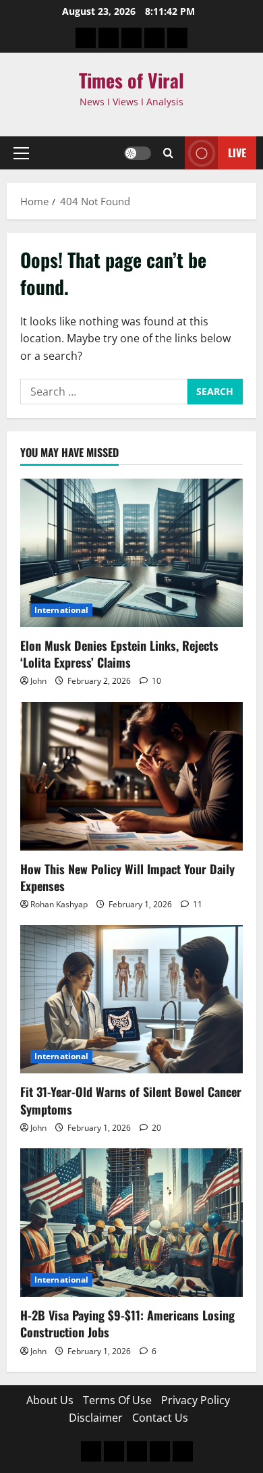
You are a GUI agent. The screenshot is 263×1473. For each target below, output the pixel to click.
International (61, 610)
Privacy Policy (195, 1400)
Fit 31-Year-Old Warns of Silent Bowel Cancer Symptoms (130, 1100)
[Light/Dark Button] (137, 153)
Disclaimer (96, 1417)
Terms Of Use (117, 1400)
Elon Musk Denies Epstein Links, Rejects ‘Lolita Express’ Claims (119, 654)
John (38, 681)
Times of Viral (131, 80)
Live (237, 152)
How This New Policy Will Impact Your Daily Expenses (127, 877)
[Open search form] (168, 153)
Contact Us (160, 1417)
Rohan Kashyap (59, 904)
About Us (50, 1400)
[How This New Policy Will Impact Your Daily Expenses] (131, 776)
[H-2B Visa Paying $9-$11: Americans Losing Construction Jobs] (131, 1222)
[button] (21, 153)
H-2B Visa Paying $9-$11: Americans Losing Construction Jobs (127, 1323)
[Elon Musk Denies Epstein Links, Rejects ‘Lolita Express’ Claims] (131, 553)
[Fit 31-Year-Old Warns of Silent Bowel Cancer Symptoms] (131, 999)
